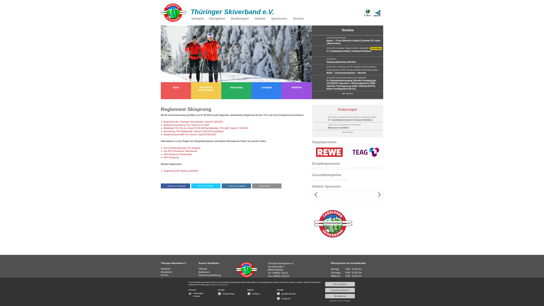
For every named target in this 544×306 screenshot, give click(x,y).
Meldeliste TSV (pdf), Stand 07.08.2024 (228, 128)
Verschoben (376, 48)
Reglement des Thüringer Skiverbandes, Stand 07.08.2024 (193, 122)
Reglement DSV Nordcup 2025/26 (181, 171)
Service (164, 275)
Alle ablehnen (340, 296)
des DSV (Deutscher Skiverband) (180, 151)
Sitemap (203, 269)
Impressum (204, 272)
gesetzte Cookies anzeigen (340, 301)
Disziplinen (166, 272)
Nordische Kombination (206, 88)
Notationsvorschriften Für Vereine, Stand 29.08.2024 (190, 134)
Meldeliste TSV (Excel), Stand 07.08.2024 (185, 128)
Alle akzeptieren (340, 284)
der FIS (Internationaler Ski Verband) (182, 148)
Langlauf (266, 87)
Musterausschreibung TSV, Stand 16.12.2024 (186, 125)
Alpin (176, 87)
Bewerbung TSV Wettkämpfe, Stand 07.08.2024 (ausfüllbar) (194, 131)
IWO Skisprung (171, 157)
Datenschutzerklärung (210, 275)
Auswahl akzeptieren (340, 290)
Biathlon (297, 87)
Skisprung (236, 87)
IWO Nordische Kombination (178, 154)
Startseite (165, 269)
